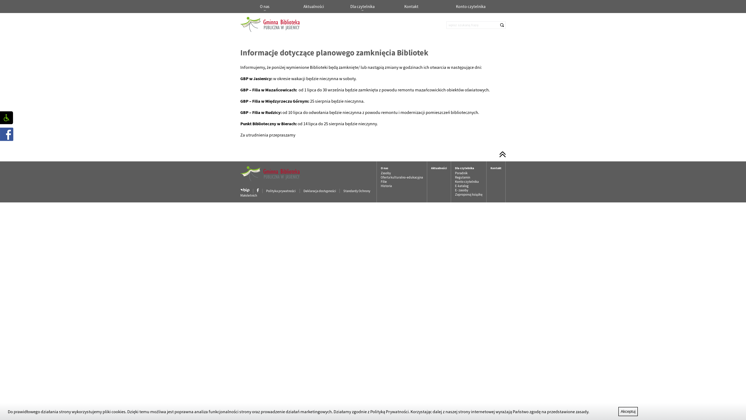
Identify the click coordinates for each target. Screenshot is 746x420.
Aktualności (313, 6)
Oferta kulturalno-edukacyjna (402, 177)
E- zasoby (461, 190)
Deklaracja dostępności (319, 191)
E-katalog (462, 186)
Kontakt (411, 6)
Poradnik (461, 173)
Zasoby (386, 173)
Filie (384, 181)
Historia (386, 186)
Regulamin (462, 177)
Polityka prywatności (281, 191)
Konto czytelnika (470, 6)
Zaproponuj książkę (468, 194)
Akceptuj (628, 411)
